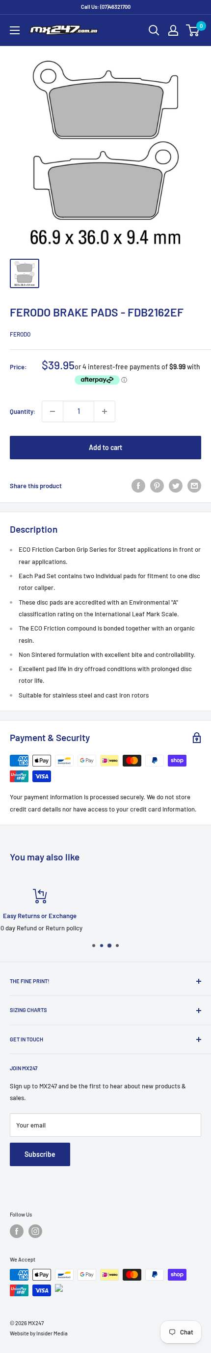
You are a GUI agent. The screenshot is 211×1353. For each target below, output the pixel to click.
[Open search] (154, 30)
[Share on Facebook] (138, 486)
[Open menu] (15, 30)
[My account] (173, 30)
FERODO (20, 334)
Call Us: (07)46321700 (106, 6)
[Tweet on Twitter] (176, 486)
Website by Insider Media (39, 1333)
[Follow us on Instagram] (35, 1231)
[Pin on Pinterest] (157, 486)
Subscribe (40, 1154)
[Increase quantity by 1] (104, 411)
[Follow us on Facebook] (17, 1231)
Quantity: (23, 411)
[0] (193, 30)
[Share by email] (194, 486)
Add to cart (105, 447)
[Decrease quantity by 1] (52, 411)
